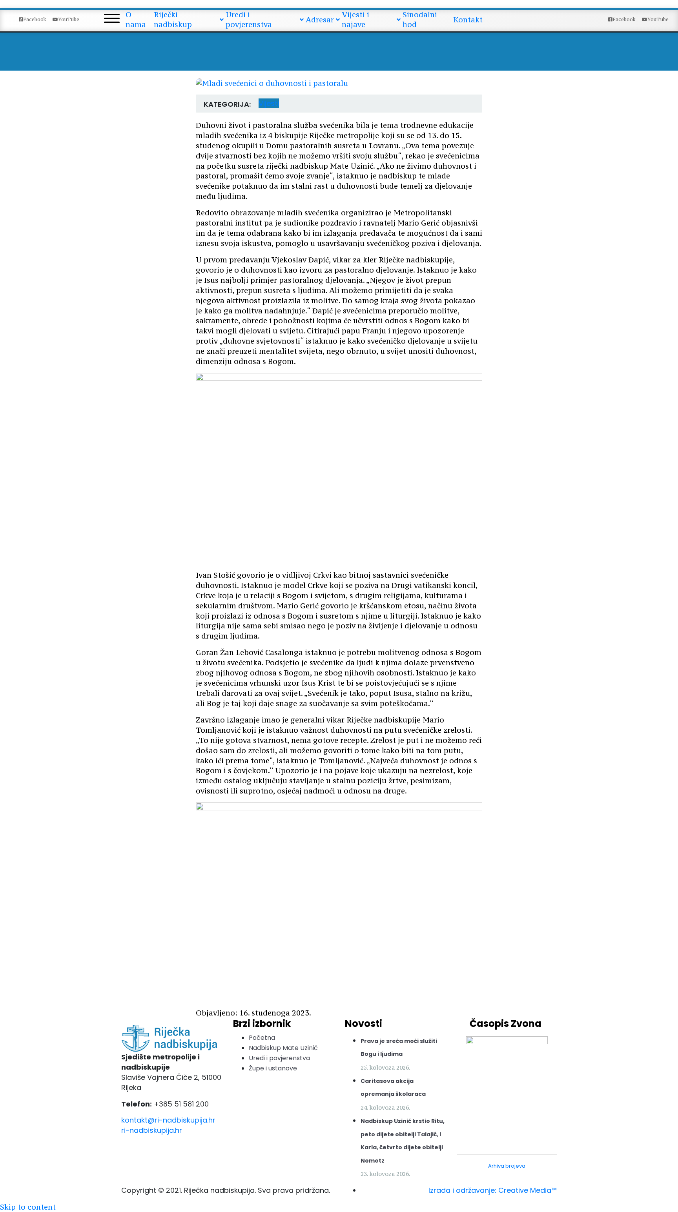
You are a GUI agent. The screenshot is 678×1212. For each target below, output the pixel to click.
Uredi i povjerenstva (279, 1058)
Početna (262, 1037)
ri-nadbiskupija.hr (151, 1130)
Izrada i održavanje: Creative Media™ (492, 1190)
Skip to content (28, 1207)
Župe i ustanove (273, 1068)
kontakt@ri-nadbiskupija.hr (168, 1120)
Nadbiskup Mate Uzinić (283, 1047)
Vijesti (269, 103)
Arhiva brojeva (506, 1166)
